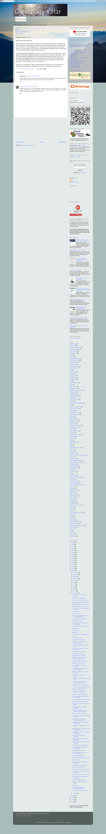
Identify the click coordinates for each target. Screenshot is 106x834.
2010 (72, 797)
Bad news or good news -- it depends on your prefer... (79, 691)
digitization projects (74, 412)
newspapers (73, 534)
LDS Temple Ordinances (76, 484)
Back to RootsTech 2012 (78, 755)
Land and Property (74, 395)
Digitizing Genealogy (75, 358)
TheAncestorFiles (74, 54)
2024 (72, 546)
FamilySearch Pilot (74, 366)
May (74, 586)
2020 (72, 554)
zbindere (58, 822)
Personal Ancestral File (75, 406)
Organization (73, 375)
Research (72, 432)
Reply (21, 81)
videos (71, 440)
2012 (72, 570)
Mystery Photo (75, 611)
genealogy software (74, 414)
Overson (72, 499)
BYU (71, 381)
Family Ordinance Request (76, 462)
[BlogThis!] (41, 69)
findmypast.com (73, 388)
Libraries (72, 401)
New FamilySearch (74, 349)
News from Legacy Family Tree (80, 694)
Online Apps (73, 497)
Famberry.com (73, 458)
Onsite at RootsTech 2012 (78, 780)
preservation (73, 536)
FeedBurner (83, 172)
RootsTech (72, 345)
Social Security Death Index (76, 512)
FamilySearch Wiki (74, 427)
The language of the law (78, 639)
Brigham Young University (76, 390)
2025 (72, 544)
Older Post (62, 142)
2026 (72, 542)
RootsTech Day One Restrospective (81, 757)
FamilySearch (73, 353)
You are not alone (76, 613)
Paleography (73, 501)
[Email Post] (37, 68)
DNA (71, 369)
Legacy (71, 397)
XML (71, 531)
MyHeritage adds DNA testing (79, 661)
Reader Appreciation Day (78, 598)
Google (71, 469)
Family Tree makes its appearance (80, 626)
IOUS (71, 473)
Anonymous (75, 632)
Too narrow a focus (77, 621)
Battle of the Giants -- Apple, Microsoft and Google (79, 658)
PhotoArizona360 (74, 59)
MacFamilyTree (73, 490)
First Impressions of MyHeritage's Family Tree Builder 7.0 (82, 259)
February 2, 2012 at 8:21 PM (33, 76)
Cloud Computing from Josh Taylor (80, 769)
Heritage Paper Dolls (75, 65)
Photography (73, 377)
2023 (72, 548)
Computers (72, 418)
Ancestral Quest (74, 362)
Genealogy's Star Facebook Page (78, 52)
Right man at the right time (78, 767)
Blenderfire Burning (74, 67)
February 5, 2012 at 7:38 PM (30, 86)
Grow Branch (73, 471)
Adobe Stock (82, 46)
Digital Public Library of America (77, 455)
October (75, 576)
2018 (72, 558)
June (74, 584)
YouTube (72, 532)
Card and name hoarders (78, 651)
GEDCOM (72, 429)
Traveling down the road (78, 653)
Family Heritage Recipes (76, 63)
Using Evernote (76, 759)
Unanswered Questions (75, 270)
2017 (72, 560)
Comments (19, 20)
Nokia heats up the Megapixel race (80, 602)
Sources (72, 514)
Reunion (72, 507)
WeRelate (72, 438)
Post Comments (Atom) (28, 145)
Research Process (74, 408)
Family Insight (73, 371)
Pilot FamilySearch (74, 431)
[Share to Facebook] (44, 69)
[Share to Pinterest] (46, 69)
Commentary (73, 343)
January (75, 793)
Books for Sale (19, 33)
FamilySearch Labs (74, 360)
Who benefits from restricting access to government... (81, 729)
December (75, 572)
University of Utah (74, 523)
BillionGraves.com (74, 382)
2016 (72, 562)
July (74, 582)
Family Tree (73, 423)
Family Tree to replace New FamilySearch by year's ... (79, 719)
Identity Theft (73, 475)
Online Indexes (73, 386)
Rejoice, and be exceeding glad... (78, 57)
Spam (71, 516)
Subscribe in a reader (75, 157)
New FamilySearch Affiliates (76, 403)
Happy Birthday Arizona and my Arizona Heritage (80, 669)
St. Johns (72, 518)
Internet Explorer (74, 481)
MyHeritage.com (74, 368)
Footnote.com (73, 392)
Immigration (73, 394)
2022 (72, 550)
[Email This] (40, 69)
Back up (72, 416)
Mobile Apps (73, 494)
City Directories (73, 453)
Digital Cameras (74, 421)
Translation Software (75, 521)
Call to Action (75, 785)
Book (71, 445)
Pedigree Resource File (75, 505)
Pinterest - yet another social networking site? (79, 642)
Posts (17, 17)
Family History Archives (75, 460)
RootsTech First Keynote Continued (81, 774)
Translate (81, 102)
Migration (72, 492)
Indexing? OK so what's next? (79, 688)
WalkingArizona (73, 46)
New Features (73, 351)
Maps (71, 355)
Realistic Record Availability (79, 655)
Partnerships (73, 503)
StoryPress (72, 519)
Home (17, 29)
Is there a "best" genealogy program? (79, 317)
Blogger (69, 822)
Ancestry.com (73, 364)
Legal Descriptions (74, 399)
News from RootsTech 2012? (79, 713)
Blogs (71, 444)
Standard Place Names (75, 434)
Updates (72, 373)
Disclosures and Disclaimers (23, 31)
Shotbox (72, 508)
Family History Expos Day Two (79, 618)
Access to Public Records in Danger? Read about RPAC (79, 711)
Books (71, 384)
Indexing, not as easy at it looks (80, 684)
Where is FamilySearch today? (79, 600)
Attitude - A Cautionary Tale (79, 663)
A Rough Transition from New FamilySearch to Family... (79, 682)
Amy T (72, 179)
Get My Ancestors (74, 468)
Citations (72, 451)
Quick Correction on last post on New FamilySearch (82, 240)
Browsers (72, 449)
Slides (71, 510)
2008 (72, 801)
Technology (72, 436)
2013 (72, 568)
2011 (72, 795)
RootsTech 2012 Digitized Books (80, 745)
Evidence (72, 456)
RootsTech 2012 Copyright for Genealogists (79, 748)
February (75, 593)
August (74, 580)
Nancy (21, 86)
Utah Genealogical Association (77, 525)
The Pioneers (75, 630)
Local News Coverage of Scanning (80, 699)
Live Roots (72, 486)
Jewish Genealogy (74, 482)
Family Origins (73, 464)
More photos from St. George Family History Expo (79, 616)
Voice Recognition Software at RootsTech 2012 (79, 753)
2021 (72, 552)
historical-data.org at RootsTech (80, 765)
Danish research (74, 419)
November (75, 574)
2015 (72, 564)
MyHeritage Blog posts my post (77, 250)
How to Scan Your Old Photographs (81, 279)
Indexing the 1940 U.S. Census (80, 701)
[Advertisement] (41, 129)
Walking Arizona (73, 56)
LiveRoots (72, 488)
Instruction (72, 479)
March (74, 591)
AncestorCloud (73, 442)
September (75, 578)
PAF (71, 405)
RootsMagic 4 (73, 379)
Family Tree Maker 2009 (76, 425)
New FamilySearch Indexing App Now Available (80, 697)
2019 (72, 556)
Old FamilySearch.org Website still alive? (81, 308)
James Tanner (74, 181)
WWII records (73, 527)
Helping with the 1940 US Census (80, 606)
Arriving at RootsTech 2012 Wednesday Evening (79, 788)
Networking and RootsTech (79, 750)
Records (72, 356)
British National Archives (75, 447)
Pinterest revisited (76, 637)
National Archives (74, 495)
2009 (72, 799)
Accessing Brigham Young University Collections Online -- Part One (83, 290)
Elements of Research (75, 347)
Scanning (72, 410)
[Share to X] (43, 69)
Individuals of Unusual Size (76, 477)
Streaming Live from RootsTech (77, 299)
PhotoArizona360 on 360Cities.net (78, 61)
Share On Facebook (75, 338)
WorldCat (72, 529)
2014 (72, 566)
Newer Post (20, 142)
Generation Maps (74, 466)
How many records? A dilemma (80, 790)
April (74, 588)
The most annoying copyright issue (80, 686)
